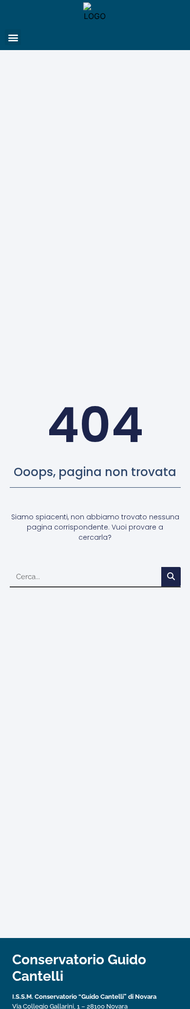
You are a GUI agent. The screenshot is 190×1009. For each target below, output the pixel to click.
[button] (13, 37)
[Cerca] (171, 576)
